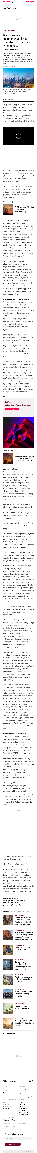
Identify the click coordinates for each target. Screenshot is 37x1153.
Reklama (5, 1102)
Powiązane (6, 911)
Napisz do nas (7, 1093)
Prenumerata (7, 1106)
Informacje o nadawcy (25, 1095)
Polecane (13, 911)
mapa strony (6, 1123)
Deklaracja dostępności (26, 1097)
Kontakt (5, 1091)
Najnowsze (21, 911)
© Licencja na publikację (11, 898)
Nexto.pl (21, 1106)
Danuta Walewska (8, 99)
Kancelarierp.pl (23, 1110)
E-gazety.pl (22, 1104)
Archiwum (6, 1108)
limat (15, 8)
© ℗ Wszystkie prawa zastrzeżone (14, 900)
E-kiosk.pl (21, 1102)
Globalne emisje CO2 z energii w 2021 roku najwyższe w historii (24, 458)
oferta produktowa (9, 1126)
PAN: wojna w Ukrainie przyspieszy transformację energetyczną (24, 210)
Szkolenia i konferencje (10, 1120)
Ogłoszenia (6, 1104)
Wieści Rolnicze (23, 1112)
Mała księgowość (24, 1108)
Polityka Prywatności (25, 1089)
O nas (4, 1089)
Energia (17, 205)
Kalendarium (22, 1123)
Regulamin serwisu (24, 1093)
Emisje (17, 453)
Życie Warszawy (24, 1114)
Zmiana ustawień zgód (26, 1091)
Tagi (28, 911)
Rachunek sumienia (9, 30)
